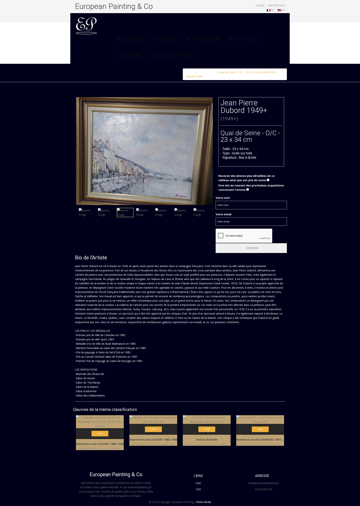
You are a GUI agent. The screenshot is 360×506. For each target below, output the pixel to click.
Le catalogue (206, 72)
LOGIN (260, 5)
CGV (198, 489)
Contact (132, 55)
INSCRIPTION (276, 5)
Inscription (174, 55)
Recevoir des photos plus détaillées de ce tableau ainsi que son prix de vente (246, 178)
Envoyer (252, 248)
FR (272, 10)
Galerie (162, 38)
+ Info (100, 433)
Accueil (130, 38)
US (283, 10)
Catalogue (201, 38)
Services (241, 38)
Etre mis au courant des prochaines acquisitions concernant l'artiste (251, 187)
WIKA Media (203, 502)
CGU (198, 483)
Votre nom (223, 198)
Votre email (223, 214)
